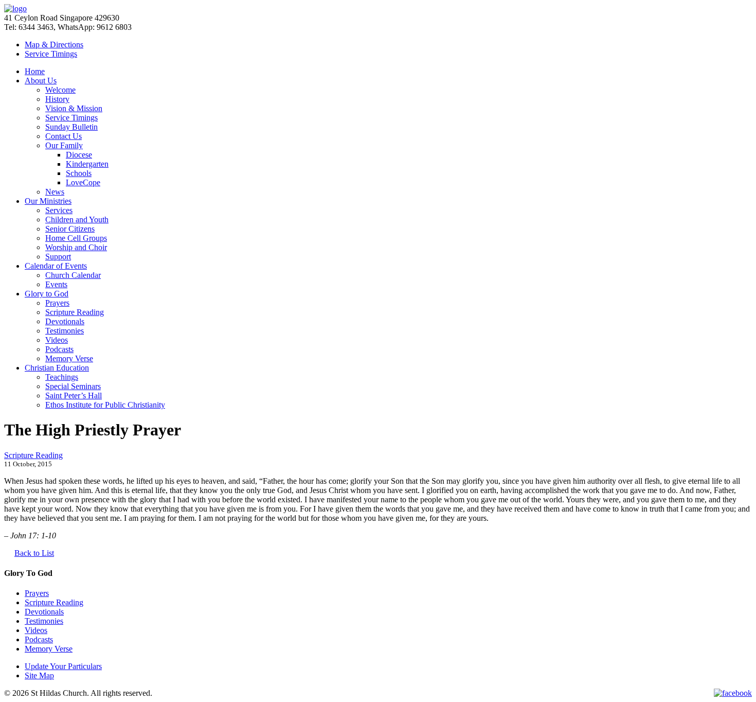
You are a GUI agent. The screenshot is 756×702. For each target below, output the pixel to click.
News (54, 191)
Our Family (64, 145)
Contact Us (63, 136)
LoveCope (83, 182)
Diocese (79, 154)
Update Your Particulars (63, 666)
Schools (79, 173)
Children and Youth (77, 219)
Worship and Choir (76, 247)
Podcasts (59, 349)
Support (58, 256)
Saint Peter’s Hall (73, 395)
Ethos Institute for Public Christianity (105, 404)
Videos (56, 340)
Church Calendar (73, 275)
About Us (41, 80)
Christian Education (57, 367)
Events (56, 284)
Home (35, 71)
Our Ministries (48, 201)
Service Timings (71, 117)
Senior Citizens (70, 228)
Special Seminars (73, 386)
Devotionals (64, 321)
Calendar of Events (56, 265)
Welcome (60, 89)
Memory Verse (69, 358)
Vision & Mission (73, 108)
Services (59, 210)
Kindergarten (87, 164)
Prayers (57, 303)
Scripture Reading (74, 312)
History (57, 99)
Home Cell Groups (76, 238)
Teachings (61, 377)
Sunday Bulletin (71, 126)
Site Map (39, 675)
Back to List (34, 553)
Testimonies (64, 330)
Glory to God (46, 293)
